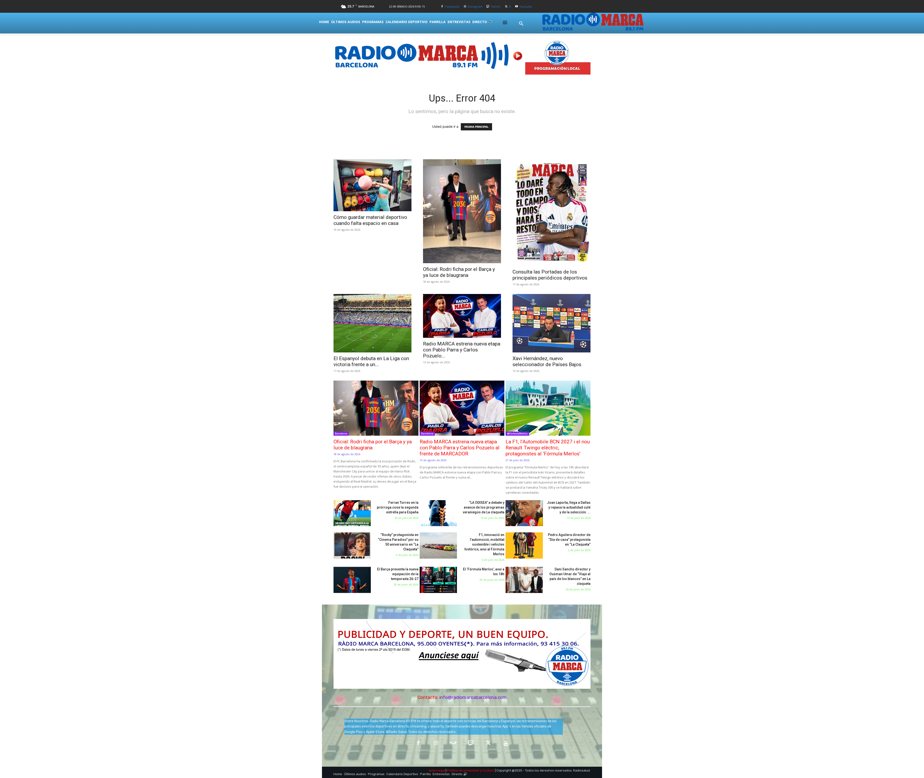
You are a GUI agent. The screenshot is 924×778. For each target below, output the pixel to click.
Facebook (452, 6)
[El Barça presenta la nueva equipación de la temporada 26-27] (352, 580)
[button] (521, 23)
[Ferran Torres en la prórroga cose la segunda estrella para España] (352, 513)
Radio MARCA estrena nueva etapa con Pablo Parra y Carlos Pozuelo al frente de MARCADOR (460, 448)
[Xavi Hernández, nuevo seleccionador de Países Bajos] (551, 323)
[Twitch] (488, 6)
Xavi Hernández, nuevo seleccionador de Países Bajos (547, 361)
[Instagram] (465, 6)
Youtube (525, 6)
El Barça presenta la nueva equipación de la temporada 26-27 (397, 574)
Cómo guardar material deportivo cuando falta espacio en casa (370, 220)
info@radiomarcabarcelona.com (473, 697)
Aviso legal (437, 770)
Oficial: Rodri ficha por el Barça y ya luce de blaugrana (459, 272)
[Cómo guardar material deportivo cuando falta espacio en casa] (372, 185)
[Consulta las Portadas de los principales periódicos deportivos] (551, 212)
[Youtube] (516, 6)
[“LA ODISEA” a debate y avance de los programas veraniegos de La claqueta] (438, 513)
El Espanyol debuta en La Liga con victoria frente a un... (371, 361)
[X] (506, 6)
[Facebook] (442, 6)
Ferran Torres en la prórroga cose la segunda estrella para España (397, 507)
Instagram (475, 6)
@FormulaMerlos (517, 433)
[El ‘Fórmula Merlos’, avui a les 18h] (438, 580)
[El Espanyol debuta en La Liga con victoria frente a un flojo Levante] (372, 323)
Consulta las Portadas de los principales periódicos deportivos (550, 275)
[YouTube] (506, 743)
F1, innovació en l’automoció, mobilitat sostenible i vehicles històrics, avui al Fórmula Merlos (484, 544)
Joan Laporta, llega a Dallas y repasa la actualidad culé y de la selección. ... (568, 507)
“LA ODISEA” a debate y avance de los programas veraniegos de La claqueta (483, 507)
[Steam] (453, 743)
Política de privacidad (463, 770)
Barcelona (341, 433)
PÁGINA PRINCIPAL (476, 126)
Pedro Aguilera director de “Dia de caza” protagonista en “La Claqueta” (569, 539)
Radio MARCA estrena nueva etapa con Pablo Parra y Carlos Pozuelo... (461, 350)
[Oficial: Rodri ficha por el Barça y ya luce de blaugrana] (462, 211)
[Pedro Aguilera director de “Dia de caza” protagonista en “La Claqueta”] (524, 545)
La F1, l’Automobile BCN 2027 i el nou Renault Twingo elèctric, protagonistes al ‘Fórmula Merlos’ (548, 448)
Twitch (495, 6)
